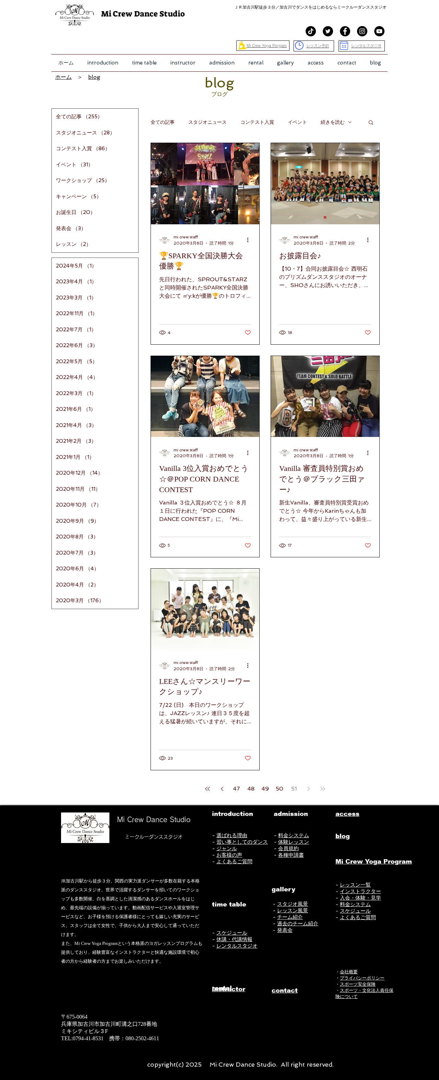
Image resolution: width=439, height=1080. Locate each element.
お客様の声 (229, 855)
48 (250, 788)
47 (236, 788)
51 (294, 788)
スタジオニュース (207, 122)
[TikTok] (311, 31)
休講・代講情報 (234, 939)
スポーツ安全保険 (358, 984)
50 (279, 788)
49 (265, 788)
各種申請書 (291, 855)
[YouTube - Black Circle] (379, 31)
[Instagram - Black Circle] (362, 31)
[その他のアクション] (250, 240)
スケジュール (231, 933)
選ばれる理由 (231, 835)
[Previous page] (222, 789)
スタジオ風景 (292, 904)
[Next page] (308, 789)
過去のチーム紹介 (297, 924)
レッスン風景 (292, 910)
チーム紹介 (290, 917)
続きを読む (333, 122)
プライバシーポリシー (362, 978)
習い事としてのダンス (242, 842)
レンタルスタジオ (237, 946)
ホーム (63, 77)
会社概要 (349, 971)
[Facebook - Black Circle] (345, 31)
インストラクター (360, 891)
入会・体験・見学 (360, 898)
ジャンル (226, 848)
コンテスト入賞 (257, 122)
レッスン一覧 (355, 885)
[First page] (207, 789)
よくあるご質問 (234, 861)
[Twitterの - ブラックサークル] (328, 31)
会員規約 (288, 848)
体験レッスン (293, 842)
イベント (297, 122)
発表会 (285, 930)
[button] (103, 63)
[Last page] (323, 789)
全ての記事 (163, 122)
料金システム (293, 835)
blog (94, 77)
